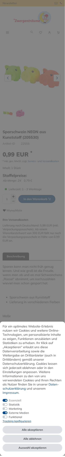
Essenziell (15, 400)
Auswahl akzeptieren (32, 447)
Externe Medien (19, 413)
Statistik (14, 404)
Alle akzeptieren (32, 429)
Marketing (15, 408)
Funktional (15, 417)
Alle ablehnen (32, 438)
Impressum (11, 393)
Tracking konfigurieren (17, 421)
